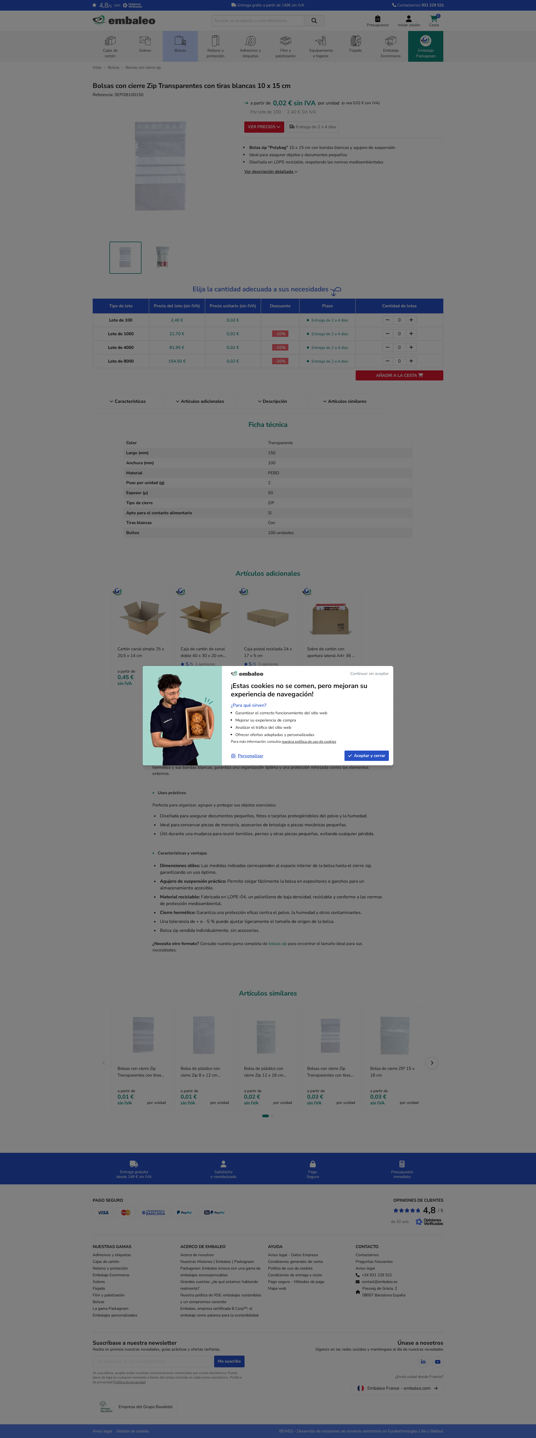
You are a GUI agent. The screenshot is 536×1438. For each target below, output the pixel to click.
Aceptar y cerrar (369, 755)
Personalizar (250, 756)
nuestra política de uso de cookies (309, 741)
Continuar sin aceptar (369, 673)
